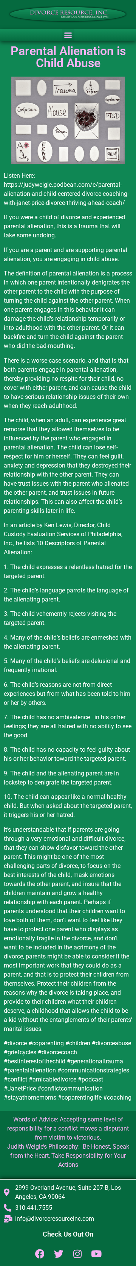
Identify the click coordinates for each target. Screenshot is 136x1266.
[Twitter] (58, 1253)
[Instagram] (77, 1253)
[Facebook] (39, 1253)
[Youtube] (96, 1253)
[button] (68, 35)
